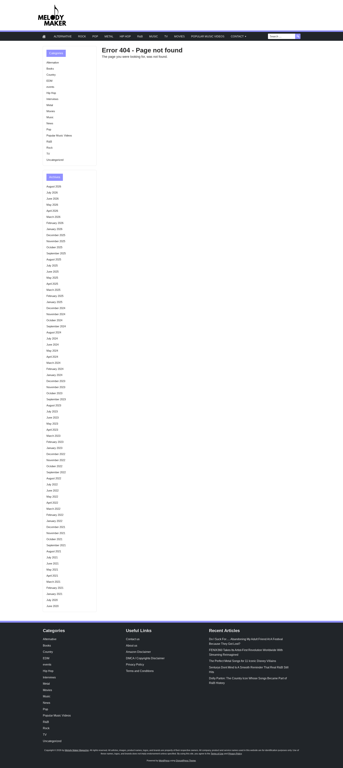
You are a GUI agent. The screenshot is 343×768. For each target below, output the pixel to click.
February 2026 (54, 222)
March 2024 (53, 362)
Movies (179, 36)
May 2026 (52, 204)
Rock (82, 36)
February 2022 (54, 514)
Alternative (63, 36)
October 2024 (54, 320)
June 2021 (52, 563)
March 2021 (53, 581)
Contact (237, 36)
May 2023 (52, 423)
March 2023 (53, 435)
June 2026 (52, 198)
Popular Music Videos (207, 36)
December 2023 (55, 381)
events (50, 86)
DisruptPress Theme (186, 760)
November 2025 (55, 241)
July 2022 (52, 484)
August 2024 (53, 332)
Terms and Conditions (140, 670)
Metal (109, 36)
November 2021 (55, 533)
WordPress (164, 760)
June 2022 (52, 490)
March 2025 (53, 289)
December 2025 (55, 235)
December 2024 (55, 308)
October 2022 (54, 466)
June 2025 (52, 271)
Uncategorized (54, 159)
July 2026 (52, 192)
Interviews (52, 99)
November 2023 (55, 387)
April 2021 (52, 575)
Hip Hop (125, 36)
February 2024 (54, 368)
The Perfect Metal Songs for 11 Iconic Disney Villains (242, 660)
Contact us (133, 639)
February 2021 (54, 587)
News (49, 123)
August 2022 (53, 478)
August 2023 (53, 405)
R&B (140, 36)
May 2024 (52, 350)
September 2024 (56, 326)
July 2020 (52, 599)
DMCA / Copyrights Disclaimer (145, 658)
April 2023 (52, 429)
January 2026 (54, 229)
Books (50, 68)
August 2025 (53, 259)
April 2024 (52, 356)
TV (166, 36)
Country (51, 74)
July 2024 (52, 338)
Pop (95, 36)
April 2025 (52, 283)
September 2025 (56, 253)
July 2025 (52, 265)
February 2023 (54, 441)
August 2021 (53, 551)
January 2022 (54, 520)
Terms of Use (217, 753)
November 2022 (55, 460)
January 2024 (54, 374)
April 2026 (52, 210)
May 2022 (52, 496)
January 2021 (54, 593)
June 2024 (52, 344)
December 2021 (55, 527)
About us (131, 645)
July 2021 (52, 557)
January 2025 (54, 302)
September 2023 (56, 399)
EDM (49, 80)
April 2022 (52, 502)
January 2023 (54, 447)
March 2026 (53, 216)
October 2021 (54, 539)
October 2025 (54, 247)
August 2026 (53, 186)
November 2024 (55, 314)
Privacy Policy (135, 664)
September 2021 (56, 545)
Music (153, 36)
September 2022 (56, 472)
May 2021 (52, 569)
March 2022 (53, 508)
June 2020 (52, 606)
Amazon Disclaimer (138, 651)
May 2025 (52, 277)
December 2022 (55, 454)
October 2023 (54, 393)
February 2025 (54, 295)
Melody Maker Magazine (77, 750)
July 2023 (52, 411)
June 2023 (52, 417)
